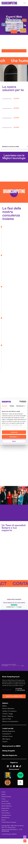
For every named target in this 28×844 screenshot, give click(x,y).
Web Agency (6, 739)
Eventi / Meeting (7, 716)
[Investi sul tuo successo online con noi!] (14, 31)
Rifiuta (14, 441)
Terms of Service (18, 665)
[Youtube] (17, 766)
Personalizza (13, 436)
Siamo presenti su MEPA (11, 746)
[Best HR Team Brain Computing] (8, 775)
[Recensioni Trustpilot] (20, 775)
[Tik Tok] (20, 766)
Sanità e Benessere (8, 708)
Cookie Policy (5, 801)
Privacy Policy (10, 665)
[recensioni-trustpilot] (14, 605)
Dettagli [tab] (12, 406)
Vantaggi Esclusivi (6, 815)
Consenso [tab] (4, 406)
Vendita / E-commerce (9, 711)
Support (4, 794)
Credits (3, 792)
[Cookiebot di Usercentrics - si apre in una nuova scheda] (19, 402)
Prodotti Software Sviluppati (9, 822)
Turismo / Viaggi (7, 713)
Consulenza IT (6, 734)
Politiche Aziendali (6, 796)
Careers (4, 741)
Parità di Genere (6, 813)
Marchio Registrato (9, 755)
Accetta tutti (14, 432)
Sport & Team (6, 719)
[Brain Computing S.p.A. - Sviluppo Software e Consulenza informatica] (9, 3)
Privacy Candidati (6, 803)
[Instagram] (11, 766)
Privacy (3, 799)
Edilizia (4, 706)
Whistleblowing (5, 817)
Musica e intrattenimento (10, 721)
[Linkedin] (7, 766)
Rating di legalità (8, 751)
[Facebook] (14, 766)
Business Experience (8, 731)
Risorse (3, 819)
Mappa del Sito (5, 808)
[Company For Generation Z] (8, 782)
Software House (7, 736)
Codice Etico (5, 810)
